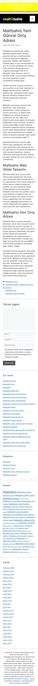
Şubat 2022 (7, 591)
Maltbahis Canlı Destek (19, 504)
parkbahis (25, 683)
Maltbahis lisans (14, 528)
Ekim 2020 (7, 643)
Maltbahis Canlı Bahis (12, 501)
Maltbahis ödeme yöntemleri (14, 546)
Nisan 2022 (7, 584)
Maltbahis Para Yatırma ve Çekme (16, 472)
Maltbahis (7, 387)
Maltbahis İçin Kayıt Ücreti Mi (14, 446)
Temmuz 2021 (8, 614)
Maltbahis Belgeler (10, 427)
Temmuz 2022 (8, 574)
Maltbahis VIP (11, 291)
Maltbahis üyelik (28, 547)
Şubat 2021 (7, 630)
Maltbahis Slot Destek (11, 414)
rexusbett (18, 683)
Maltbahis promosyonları (18, 536)
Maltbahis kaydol (9, 526)
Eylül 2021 (7, 607)
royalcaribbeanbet (27, 681)
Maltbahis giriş (8, 515)
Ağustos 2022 (8, 571)
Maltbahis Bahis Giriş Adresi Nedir (16, 443)
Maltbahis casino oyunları (17, 509)
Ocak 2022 (7, 594)
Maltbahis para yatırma (11, 533)
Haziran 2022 (8, 578)
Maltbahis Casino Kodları (12, 420)
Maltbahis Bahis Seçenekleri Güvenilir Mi (19, 430)
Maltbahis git (22, 517)
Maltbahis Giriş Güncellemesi (14, 401)
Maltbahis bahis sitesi (24, 495)
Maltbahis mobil (23, 528)
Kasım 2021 (7, 601)
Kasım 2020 (7, 640)
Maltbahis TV (22, 538)
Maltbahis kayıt (19, 526)
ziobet (11, 683)
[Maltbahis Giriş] (12, 19)
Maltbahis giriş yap (10, 517)
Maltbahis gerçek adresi (17, 512)
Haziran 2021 (8, 617)
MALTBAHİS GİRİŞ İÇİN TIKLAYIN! (19, 7)
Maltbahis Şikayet (10, 475)
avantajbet (8, 681)
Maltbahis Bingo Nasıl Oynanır (14, 394)
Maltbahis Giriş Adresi (24, 514)
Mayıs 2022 (7, 581)
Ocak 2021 (7, 634)
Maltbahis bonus (11, 498)
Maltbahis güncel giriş (24, 520)
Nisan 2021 (7, 624)
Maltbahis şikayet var (24, 552)
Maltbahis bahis (8, 495)
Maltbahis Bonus (9, 465)
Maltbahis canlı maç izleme (13, 507)
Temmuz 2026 (8, 568)
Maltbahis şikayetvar (10, 552)
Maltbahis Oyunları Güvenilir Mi (15, 433)
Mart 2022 (7, 588)
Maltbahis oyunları (26, 531)
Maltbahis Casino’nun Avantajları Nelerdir (19, 404)
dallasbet (16, 681)
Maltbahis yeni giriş (9, 544)
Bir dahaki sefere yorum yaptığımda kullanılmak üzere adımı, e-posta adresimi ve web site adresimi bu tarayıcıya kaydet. (19, 353)
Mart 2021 (7, 627)
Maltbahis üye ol (7, 549)
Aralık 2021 (7, 597)
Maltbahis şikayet (20, 549)
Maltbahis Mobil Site (11, 391)
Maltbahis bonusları (24, 498)
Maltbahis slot (12, 538)
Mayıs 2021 (7, 620)
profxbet (26, 679)
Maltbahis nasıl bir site (12, 531)
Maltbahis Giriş (11, 282)
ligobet (32, 679)
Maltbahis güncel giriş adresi (10, 523)
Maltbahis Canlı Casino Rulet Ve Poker (18, 424)
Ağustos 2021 (8, 611)
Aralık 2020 (7, 637)
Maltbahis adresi (12, 285)
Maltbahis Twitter (10, 541)
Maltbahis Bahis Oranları (15, 294)
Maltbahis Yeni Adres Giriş (13, 410)
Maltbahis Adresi (9, 381)
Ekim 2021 (7, 604)
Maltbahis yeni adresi (23, 541)
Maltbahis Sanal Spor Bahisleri (15, 397)
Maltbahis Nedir (9, 407)
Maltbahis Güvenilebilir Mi (13, 417)
